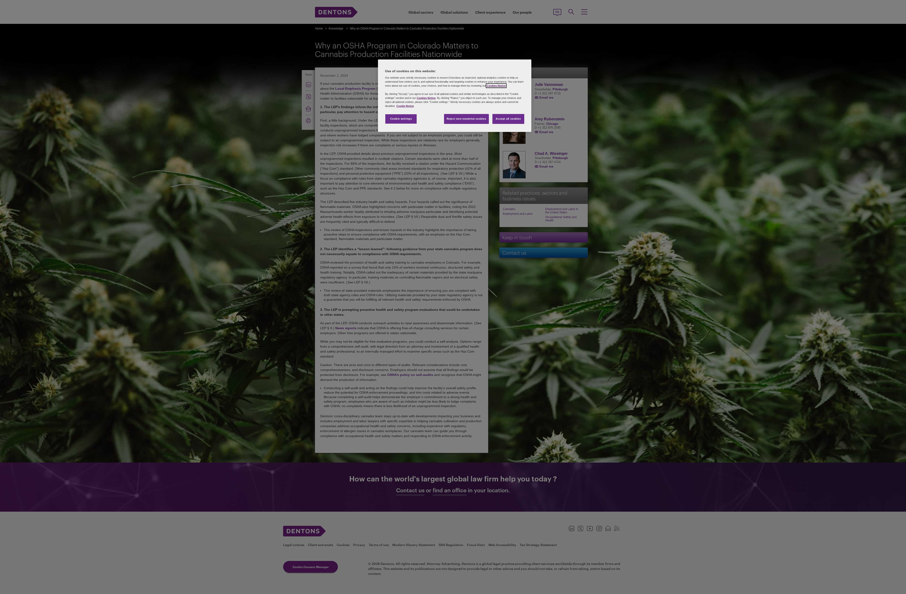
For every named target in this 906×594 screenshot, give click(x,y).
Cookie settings (401, 118)
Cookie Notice (405, 106)
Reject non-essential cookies (466, 118)
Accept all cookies (508, 118)
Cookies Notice (496, 85)
